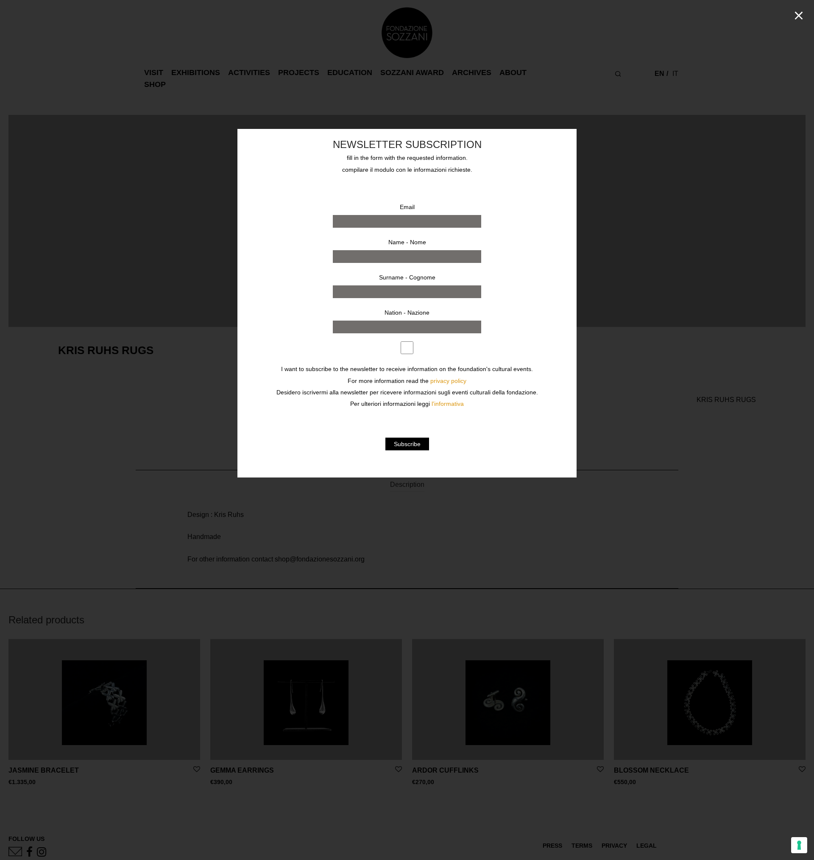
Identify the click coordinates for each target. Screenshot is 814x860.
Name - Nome (407, 242)
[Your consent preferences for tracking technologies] (799, 845)
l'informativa (448, 404)
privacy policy (448, 381)
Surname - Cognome (407, 277)
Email (407, 207)
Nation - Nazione (407, 312)
